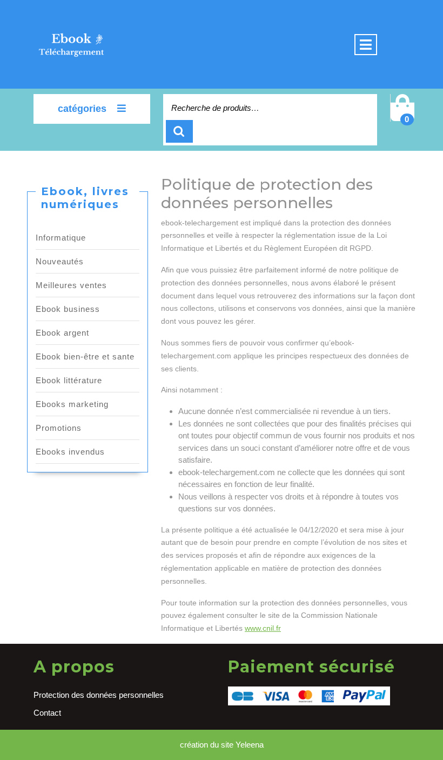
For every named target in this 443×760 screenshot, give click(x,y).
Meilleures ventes (71, 285)
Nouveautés (60, 261)
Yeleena (250, 744)
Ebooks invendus (70, 451)
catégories (82, 108)
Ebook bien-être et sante (85, 356)
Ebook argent (62, 332)
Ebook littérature (69, 380)
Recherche (179, 131)
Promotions (59, 427)
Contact (47, 712)
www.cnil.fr (263, 628)
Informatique (61, 237)
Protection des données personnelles (98, 694)
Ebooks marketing (72, 404)
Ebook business (68, 309)
